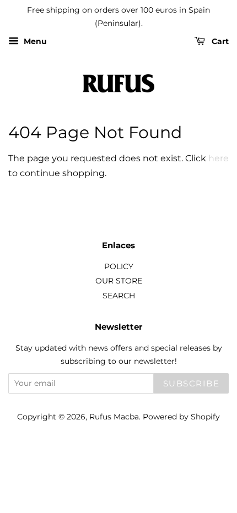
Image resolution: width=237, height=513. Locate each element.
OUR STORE (118, 280)
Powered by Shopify (181, 416)
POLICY (118, 266)
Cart (219, 41)
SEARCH (119, 295)
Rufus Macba (114, 416)
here (218, 158)
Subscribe (191, 383)
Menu (34, 41)
